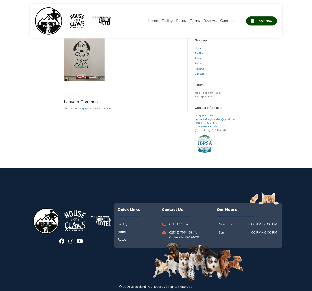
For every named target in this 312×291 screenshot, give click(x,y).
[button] (61, 241)
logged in (84, 108)
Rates (198, 58)
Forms (198, 63)
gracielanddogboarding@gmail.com (215, 119)
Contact (199, 73)
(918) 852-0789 (204, 115)
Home (198, 48)
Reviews (199, 68)
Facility (199, 53)
